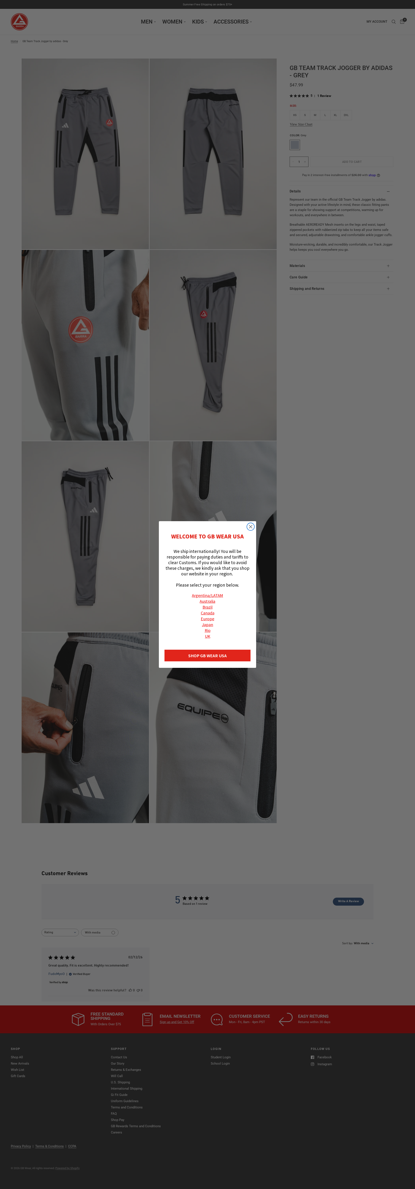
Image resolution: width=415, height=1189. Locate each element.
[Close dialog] (250, 526)
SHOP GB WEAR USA (207, 655)
